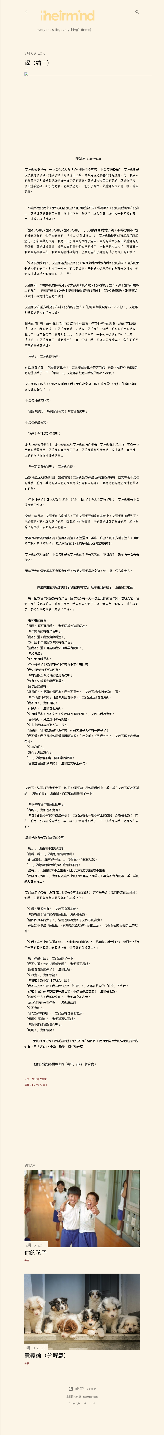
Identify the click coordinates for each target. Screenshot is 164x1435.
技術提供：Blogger (85, 1388)
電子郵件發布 (39, 1079)
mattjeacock (90, 1396)
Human (36, 1084)
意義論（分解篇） (46, 1355)
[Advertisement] (82, 1125)
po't (44, 1084)
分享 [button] (26, 1079)
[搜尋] (137, 11)
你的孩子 (35, 1252)
